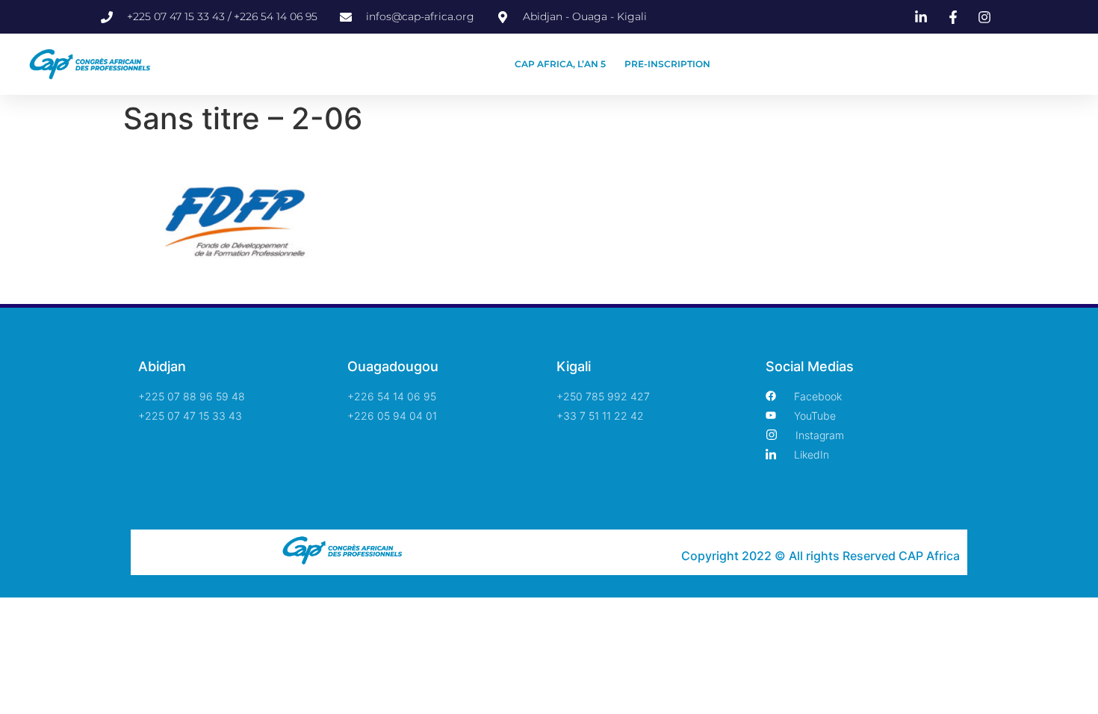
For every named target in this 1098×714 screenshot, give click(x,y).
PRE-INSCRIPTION (667, 63)
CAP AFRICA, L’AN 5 (560, 63)
